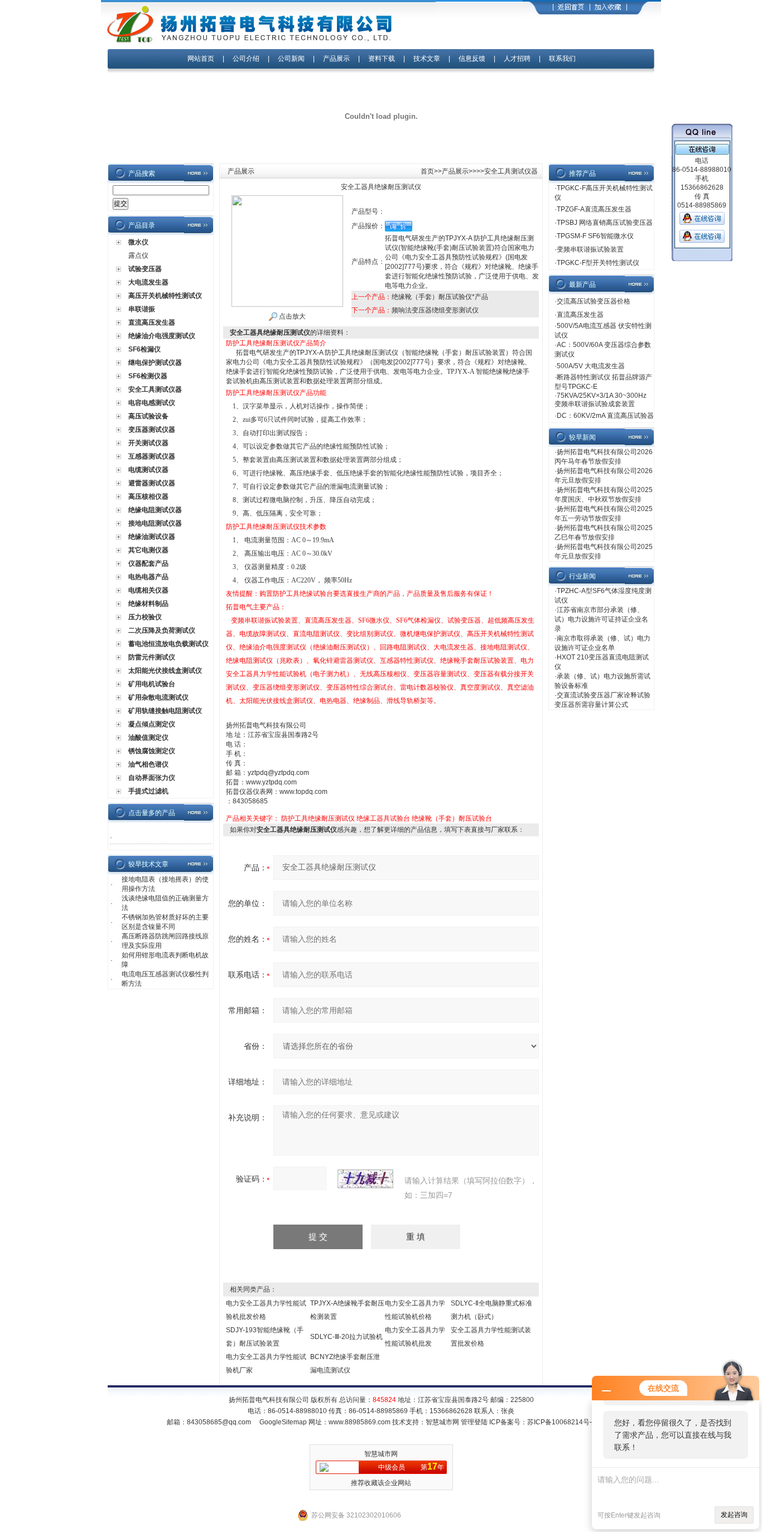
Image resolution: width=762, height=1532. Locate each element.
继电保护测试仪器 (155, 363)
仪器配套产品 (148, 563)
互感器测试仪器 (151, 456)
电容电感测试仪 (151, 403)
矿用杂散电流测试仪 (158, 697)
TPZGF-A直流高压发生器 (594, 209)
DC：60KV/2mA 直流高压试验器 (605, 416)
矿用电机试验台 (151, 684)
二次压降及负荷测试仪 (161, 630)
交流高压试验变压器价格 (593, 301)
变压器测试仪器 (151, 429)
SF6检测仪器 (147, 376)
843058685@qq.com (219, 1422)
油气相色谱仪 (148, 764)
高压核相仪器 (148, 496)
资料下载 (381, 58)
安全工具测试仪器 (155, 389)
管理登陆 (474, 1422)
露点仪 (138, 255)
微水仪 (138, 242)
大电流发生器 (148, 282)
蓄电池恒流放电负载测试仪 (168, 644)
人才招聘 (517, 58)
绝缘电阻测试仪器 (155, 510)
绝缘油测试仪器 (151, 537)
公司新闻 (292, 58)
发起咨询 (734, 1515)
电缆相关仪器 (148, 590)
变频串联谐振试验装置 (590, 249)
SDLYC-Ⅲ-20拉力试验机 (346, 1337)
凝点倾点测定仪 (151, 724)
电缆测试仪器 (148, 470)
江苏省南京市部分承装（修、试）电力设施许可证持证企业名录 (601, 619)
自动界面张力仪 (151, 778)
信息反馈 (472, 58)
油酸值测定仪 (148, 737)
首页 (427, 171)
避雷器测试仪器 (151, 483)
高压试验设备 (148, 416)
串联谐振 (141, 309)
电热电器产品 (148, 577)
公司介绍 (246, 58)
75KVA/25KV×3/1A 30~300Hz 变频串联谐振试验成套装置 (600, 400)
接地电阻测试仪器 (155, 523)
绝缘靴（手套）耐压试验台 (452, 818)
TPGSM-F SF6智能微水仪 (595, 236)
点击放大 (291, 316)
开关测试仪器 (148, 443)
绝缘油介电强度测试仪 (161, 336)
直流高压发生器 (151, 322)
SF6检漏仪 (144, 349)
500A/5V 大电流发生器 (591, 366)
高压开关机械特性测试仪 (165, 296)
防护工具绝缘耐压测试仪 (318, 818)
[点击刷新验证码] (365, 1178)
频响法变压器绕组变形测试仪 (435, 310)
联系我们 (562, 58)
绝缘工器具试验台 (383, 818)
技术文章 (426, 58)
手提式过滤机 (148, 791)
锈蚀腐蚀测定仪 (151, 751)
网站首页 (200, 58)
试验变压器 (145, 269)
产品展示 (336, 58)
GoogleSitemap (283, 1422)
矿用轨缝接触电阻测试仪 (165, 711)
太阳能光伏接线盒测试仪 (165, 671)
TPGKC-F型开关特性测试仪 (598, 263)
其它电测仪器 (148, 550)
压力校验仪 (145, 617)
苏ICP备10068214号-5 (561, 1422)
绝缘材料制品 (148, 604)
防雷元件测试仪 (151, 657)
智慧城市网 (442, 1422)
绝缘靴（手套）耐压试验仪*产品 (440, 297)
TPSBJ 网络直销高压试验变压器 (605, 223)
